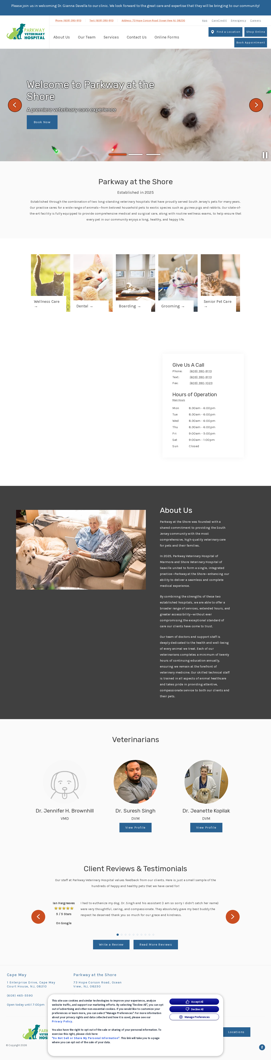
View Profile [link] (135, 827)
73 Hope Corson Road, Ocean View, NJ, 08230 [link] (97, 984)
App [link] (205, 20)
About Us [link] (61, 37)
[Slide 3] (153, 154)
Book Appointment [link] (250, 42)
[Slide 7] (141, 934)
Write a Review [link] (111, 944)
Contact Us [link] (137, 37)
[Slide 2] (135, 154)
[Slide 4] (129, 934)
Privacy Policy (62, 1021)
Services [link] (111, 37)
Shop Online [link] (255, 32)
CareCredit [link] (219, 20)
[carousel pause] (265, 155)
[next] (256, 105)
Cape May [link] (16, 975)
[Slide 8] (145, 934)
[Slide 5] (133, 934)
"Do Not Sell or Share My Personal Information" (86, 1038)
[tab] (179, 401)
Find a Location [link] (228, 32)
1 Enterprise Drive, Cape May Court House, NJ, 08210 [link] (31, 984)
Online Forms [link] (167, 37)
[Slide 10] (153, 934)
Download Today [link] (47, 121)
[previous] (15, 105)
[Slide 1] (118, 154)
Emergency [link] (238, 20)
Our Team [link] (87, 37)
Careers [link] (255, 20)
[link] (25, 31)
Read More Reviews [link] (155, 944)
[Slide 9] (149, 934)
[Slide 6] (137, 934)
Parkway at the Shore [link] (94, 975)
